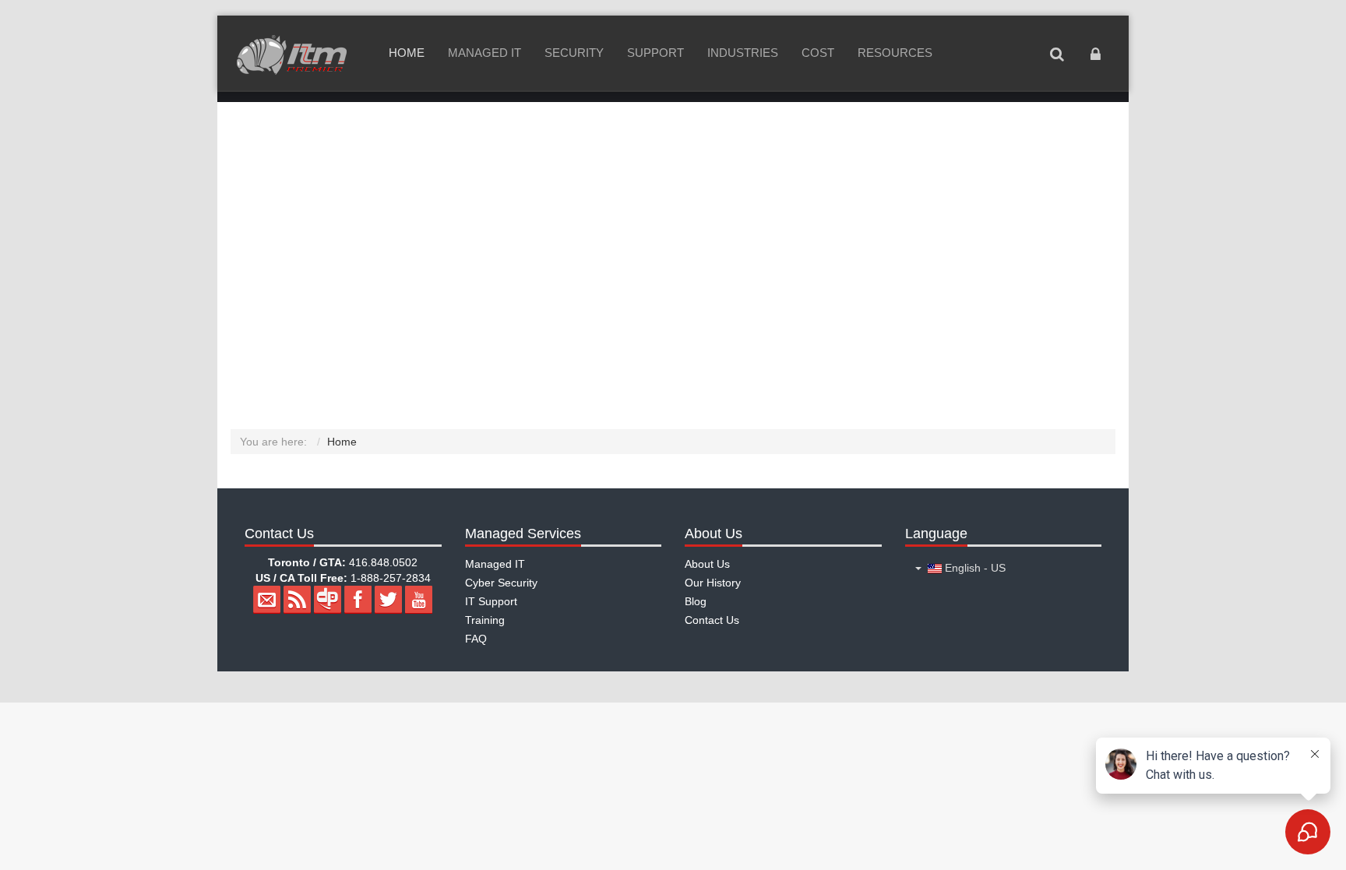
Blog (695, 601)
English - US (974, 568)
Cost (818, 52)
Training (485, 620)
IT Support (491, 601)
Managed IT (484, 52)
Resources (895, 52)
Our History (713, 582)
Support (655, 52)
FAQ (476, 638)
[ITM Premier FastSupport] (292, 55)
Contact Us (712, 620)
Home (407, 52)
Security (574, 52)
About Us (707, 564)
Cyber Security (501, 582)
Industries (742, 52)
